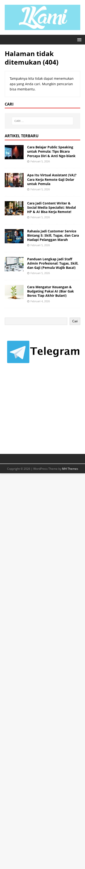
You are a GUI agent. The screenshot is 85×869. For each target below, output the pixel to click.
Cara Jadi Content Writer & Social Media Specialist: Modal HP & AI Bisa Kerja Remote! (51, 207)
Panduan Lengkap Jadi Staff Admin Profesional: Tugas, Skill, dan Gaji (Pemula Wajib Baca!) (52, 263)
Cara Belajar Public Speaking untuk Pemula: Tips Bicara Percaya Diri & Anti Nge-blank (51, 151)
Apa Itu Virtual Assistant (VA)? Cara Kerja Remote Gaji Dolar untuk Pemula (51, 179)
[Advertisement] (40, 413)
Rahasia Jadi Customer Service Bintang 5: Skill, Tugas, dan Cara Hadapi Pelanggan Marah (53, 235)
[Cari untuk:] (42, 121)
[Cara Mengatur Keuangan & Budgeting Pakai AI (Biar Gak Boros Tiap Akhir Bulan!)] (14, 296)
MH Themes (70, 469)
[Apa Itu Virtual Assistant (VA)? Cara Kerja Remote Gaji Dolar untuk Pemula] (14, 184)
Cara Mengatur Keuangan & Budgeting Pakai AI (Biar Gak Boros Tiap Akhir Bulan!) (50, 291)
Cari (75, 321)
